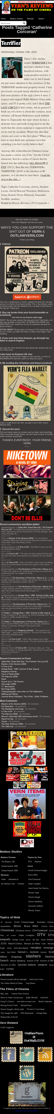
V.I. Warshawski (7, 686)
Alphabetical (13, 879)
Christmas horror (23, 930)
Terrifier (11, 42)
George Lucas (18, 940)
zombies (10, 969)
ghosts (28, 940)
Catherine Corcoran (18, 186)
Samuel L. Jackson (28, 952)
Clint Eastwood (34, 879)
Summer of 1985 (46, 961)
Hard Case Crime (36, 979)
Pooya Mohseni (25, 195)
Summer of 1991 (8, 965)
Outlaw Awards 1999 (9, 866)
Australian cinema (45, 922)
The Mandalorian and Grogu (12, 709)
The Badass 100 (8, 862)
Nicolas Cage (33, 893)
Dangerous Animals (26, 630)
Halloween (43, 191)
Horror (15, 203)
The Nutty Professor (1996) (12, 724)
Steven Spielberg (35, 902)
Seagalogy (16, 956)
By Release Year (8, 884)
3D (1, 922)
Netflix (44, 944)
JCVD (4, 943)
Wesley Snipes (34, 910)
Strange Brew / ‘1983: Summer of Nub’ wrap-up (31, 613)
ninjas (9, 948)
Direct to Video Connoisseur (12, 998)
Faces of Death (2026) (10, 674)
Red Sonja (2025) (8, 689)
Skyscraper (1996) (8, 684)
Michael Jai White (32, 943)
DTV (30, 862)
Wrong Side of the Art (9, 1017)
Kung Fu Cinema (7, 1001)
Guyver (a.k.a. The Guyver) (12, 681)
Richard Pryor (26, 1005)
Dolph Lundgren (34, 884)
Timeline (20, 884)
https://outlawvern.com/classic (27, 1110)
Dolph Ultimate (32, 998)
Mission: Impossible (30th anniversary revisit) (19, 716)
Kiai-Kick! (44, 998)
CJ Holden (5, 613)
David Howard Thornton (22, 191)
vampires (42, 964)
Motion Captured (45, 1001)
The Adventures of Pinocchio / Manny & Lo (35, 569)
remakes (36, 947)
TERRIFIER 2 (39, 62)
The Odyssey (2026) (9, 676)
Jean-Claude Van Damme (38, 888)
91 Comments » (40, 203)
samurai (43, 952)
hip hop (36, 940)
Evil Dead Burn (7, 706)
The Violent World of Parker (12, 983)
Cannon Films (47, 926)
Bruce (17, 926)
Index (3, 879)
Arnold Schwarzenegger (37, 870)
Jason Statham (47, 940)
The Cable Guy (7, 726)
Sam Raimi (11, 952)
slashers (15, 199)
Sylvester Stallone (35, 906)
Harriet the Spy (7, 719)
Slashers (38, 862)
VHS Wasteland (26, 1013)
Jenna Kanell (8, 195)
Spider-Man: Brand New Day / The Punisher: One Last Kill (24, 661)
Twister (4, 721)
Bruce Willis (33, 875)
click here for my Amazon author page (27, 317)
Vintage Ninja (41, 1013)
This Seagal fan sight (9, 1013)
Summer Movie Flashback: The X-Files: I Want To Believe (24, 697)
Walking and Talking (9, 694)
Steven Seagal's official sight (12, 1009)
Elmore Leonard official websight (14, 979)
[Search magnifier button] (24, 23)
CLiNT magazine (7, 1027)
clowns (34, 186)
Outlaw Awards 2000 (9, 871)
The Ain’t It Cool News (36, 1009)
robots (3, 952)
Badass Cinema (16, 19)
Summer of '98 (32, 961)
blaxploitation (6, 926)
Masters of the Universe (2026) (21, 538)
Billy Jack (4, 994)
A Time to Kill (23, 547)
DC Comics (11, 935)
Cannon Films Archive (20, 994)
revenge (48, 947)
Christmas (7, 930)
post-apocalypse (21, 948)
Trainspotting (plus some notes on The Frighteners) (21, 691)
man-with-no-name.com (26, 1001)
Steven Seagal (34, 897)
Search (41, 19)
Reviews (30, 19)
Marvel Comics (15, 943)
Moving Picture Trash (9, 1005)
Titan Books (30, 983)
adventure (8, 922)
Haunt (3, 679)
